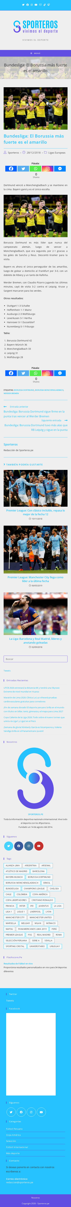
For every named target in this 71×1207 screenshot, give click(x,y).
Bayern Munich (14, 877)
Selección (11, 1141)
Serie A (35, 940)
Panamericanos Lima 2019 (32, 929)
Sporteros (13, 152)
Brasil (46, 882)
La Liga (58, 906)
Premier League (14, 934)
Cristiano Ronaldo (42, 900)
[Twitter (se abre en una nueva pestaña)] (23, 4)
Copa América (40, 894)
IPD (32, 906)
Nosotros (35, 1197)
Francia (10, 906)
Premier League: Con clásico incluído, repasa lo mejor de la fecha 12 (35, 512)
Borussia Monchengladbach (49, 390)
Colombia (22, 894)
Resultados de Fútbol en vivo (18, 963)
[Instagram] (47, 169)
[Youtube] (38, 846)
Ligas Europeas (56, 152)
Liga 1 (9, 911)
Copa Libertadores (16, 900)
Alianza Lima (13, 865)
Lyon (48, 911)
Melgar (25, 923)
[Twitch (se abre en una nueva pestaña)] (48, 4)
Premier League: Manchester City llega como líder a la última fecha (35, 579)
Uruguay (55, 946)
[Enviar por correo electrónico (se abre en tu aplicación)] (40, 4)
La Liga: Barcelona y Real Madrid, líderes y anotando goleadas (35, 640)
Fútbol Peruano (14, 1128)
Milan (38, 923)
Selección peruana (16, 940)
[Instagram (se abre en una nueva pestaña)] (32, 4)
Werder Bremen (11, 393)
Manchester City (15, 917)
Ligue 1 (21, 911)
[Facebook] (11, 169)
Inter (22, 906)
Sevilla (48, 940)
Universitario (37, 946)
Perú (54, 929)
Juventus (44, 906)
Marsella (11, 923)
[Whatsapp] (35, 169)
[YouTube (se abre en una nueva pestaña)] (36, 4)
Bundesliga (12, 888)
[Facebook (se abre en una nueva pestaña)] (27, 4)
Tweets (7, 670)
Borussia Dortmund (24, 390)
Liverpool (35, 911)
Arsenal (46, 865)
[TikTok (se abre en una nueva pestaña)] (45, 4)
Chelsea (54, 888)
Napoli (9, 929)
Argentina (30, 865)
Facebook (14, 1008)
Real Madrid (44, 934)
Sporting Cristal (15, 946)
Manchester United (41, 917)
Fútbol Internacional (17, 1147)
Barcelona (39, 871)
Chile (9, 894)
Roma (59, 934)
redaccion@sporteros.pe (19, 1182)
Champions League (34, 888)
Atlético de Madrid (16, 871)
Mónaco (50, 923)
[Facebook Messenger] (60, 169)
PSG (30, 934)
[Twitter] (23, 169)
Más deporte (13, 1153)
